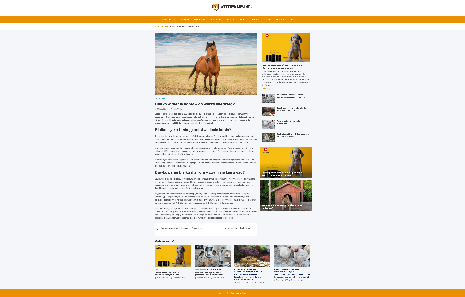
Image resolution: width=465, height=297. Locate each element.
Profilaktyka (215, 19)
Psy (156, 269)
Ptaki (308, 274)
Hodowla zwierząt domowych (286, 269)
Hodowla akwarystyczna (245, 269)
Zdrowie (242, 19)
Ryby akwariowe (241, 274)
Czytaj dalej (266, 89)
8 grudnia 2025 (282, 280)
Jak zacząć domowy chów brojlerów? (291, 277)
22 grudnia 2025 (203, 278)
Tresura (230, 19)
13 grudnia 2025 (242, 282)
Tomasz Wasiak (177, 109)
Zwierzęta (254, 19)
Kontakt (294, 19)
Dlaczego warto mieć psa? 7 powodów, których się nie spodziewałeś (168, 274)
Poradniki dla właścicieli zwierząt (289, 274)
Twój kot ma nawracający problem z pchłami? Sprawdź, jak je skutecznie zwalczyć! (181, 229)
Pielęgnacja (199, 19)
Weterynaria (200, 269)
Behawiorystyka (169, 19)
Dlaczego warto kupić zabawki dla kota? (237, 228)
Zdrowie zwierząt (214, 269)
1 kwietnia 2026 (163, 278)
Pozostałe (281, 19)
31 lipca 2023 (162, 109)
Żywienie (267, 19)
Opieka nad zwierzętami (284, 272)
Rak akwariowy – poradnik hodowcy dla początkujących (293, 109)
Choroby (185, 19)
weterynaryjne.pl (239, 293)
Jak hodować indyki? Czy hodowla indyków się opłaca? (292, 135)
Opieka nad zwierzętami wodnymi (248, 272)
